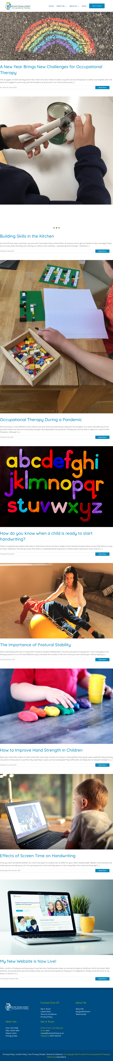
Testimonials (81, 1014)
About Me (80, 1009)
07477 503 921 (55, 1036)
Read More (102, 87)
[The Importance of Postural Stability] (56, 600)
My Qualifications (83, 1011)
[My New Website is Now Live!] (56, 917)
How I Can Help (12, 1028)
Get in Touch (46, 1009)
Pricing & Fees (11, 1036)
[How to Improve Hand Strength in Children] (56, 706)
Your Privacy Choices (36, 1054)
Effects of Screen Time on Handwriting (56, 809)
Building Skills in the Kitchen (27, 236)
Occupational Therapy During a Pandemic (56, 300)
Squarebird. (61, 1057)
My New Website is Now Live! (56, 915)
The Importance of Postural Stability (56, 598)
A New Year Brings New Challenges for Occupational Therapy (56, 34)
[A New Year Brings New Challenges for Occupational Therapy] (56, 36)
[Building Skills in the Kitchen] (56, 163)
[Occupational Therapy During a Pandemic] (56, 302)
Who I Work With (12, 1030)
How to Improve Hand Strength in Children (56, 704)
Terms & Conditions (49, 1014)
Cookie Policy (21, 1054)
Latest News (46, 1011)
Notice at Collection (55, 1054)
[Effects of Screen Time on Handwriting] (56, 811)
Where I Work (11, 1033)
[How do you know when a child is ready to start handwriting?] (56, 483)
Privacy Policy (46, 1017)
